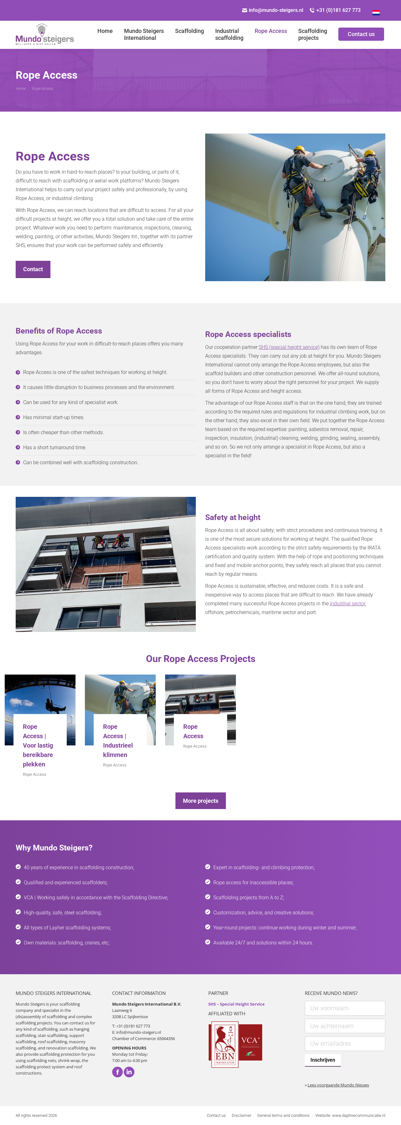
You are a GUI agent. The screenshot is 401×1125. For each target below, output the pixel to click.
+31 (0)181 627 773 (338, 10)
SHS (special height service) (289, 347)
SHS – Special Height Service (236, 1004)
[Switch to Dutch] (376, 10)
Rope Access (34, 774)
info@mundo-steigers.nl (276, 10)
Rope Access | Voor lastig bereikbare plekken (38, 745)
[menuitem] (105, 34)
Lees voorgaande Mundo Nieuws (338, 1085)
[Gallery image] (40, 710)
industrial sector (347, 604)
